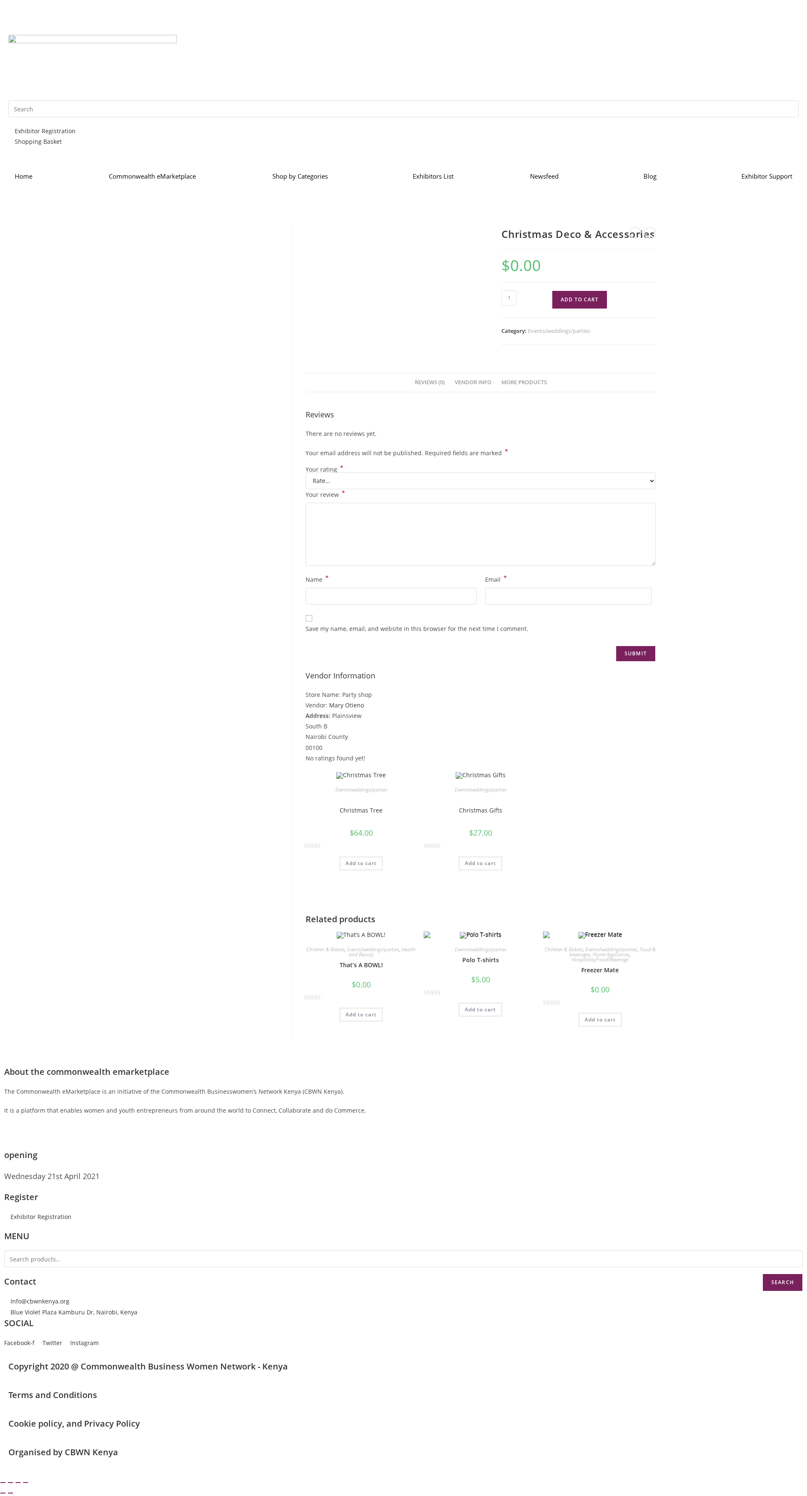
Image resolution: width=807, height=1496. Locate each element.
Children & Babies (325, 949)
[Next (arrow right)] (10, 1493)
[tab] (430, 382)
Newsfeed (544, 176)
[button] (37, 1217)
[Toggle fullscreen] (18, 1482)
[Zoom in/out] (26, 1482)
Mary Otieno (346, 705)
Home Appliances (611, 954)
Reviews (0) (430, 382)
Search (782, 1282)
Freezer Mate (600, 970)
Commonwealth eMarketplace (152, 176)
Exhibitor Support (766, 176)
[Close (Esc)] (3, 1482)
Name (317, 578)
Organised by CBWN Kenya (63, 1452)
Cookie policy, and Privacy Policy (74, 1423)
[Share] (10, 1482)
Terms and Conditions (52, 1395)
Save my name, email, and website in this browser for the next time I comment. (417, 629)
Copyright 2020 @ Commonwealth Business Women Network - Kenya (148, 1366)
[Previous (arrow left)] (3, 1493)
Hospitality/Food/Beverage (600, 959)
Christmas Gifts (480, 810)
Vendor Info (473, 382)
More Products (524, 382)
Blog (650, 176)
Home (23, 176)
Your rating (324, 469)
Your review (325, 494)
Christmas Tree (361, 810)
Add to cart (580, 299)
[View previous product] (635, 233)
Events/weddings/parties (559, 331)
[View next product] (650, 233)
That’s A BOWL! (361, 965)
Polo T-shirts (480, 960)
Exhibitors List (433, 176)
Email (496, 578)
